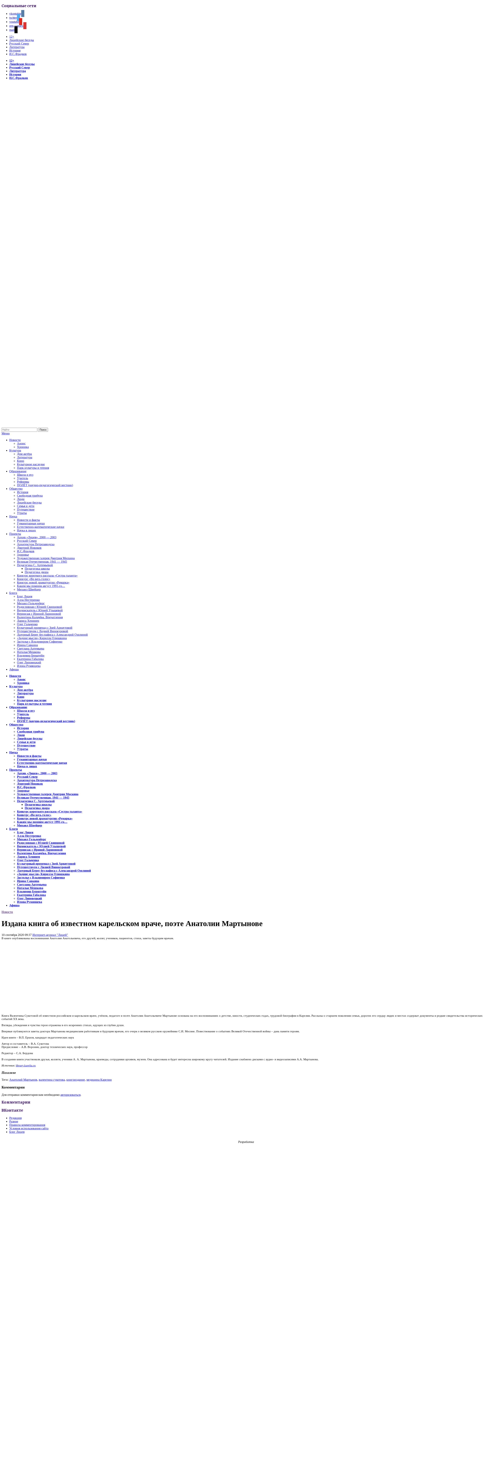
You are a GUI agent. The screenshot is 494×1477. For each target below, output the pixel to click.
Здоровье (23, 554)
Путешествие (26, 509)
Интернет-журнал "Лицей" (50, 935)
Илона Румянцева (29, 666)
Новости (15, 440)
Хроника (23, 447)
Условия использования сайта (28, 1128)
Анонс (21, 443)
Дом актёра (24, 454)
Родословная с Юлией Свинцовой (39, 606)
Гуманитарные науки (31, 523)
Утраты (22, 513)
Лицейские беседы (21, 40)
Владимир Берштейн (30, 655)
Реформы (23, 481)
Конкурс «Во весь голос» (33, 579)
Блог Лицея (24, 596)
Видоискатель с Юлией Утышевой (40, 610)
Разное (13, 1121)
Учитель (22, 478)
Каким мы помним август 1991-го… (41, 586)
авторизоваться (70, 1094)
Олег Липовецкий (29, 662)
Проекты (15, 533)
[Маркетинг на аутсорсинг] (247, 1470)
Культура (15, 450)
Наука (13, 516)
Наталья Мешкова (29, 652)
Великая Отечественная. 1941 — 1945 (42, 561)
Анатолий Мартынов (23, 1079)
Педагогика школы (37, 568)
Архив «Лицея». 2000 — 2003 (36, 537)
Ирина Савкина (27, 645)
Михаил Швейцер (29, 589)
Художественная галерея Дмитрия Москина (46, 558)
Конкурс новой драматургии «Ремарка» (43, 582)
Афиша (14, 669)
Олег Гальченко (27, 624)
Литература (17, 47)
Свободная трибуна (30, 495)
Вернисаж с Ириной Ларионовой (39, 613)
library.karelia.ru (26, 1065)
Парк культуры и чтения (33, 467)
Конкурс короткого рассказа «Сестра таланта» (47, 575)
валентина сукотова (52, 1079)
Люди (21, 499)
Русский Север (19, 43)
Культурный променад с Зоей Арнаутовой (44, 627)
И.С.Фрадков (18, 54)
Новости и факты (28, 520)
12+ (11, 36)
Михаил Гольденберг (31, 603)
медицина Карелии (99, 1079)
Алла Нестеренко (28, 599)
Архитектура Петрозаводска (35, 544)
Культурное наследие (31, 464)
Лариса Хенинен (28, 620)
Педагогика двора (36, 572)
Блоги (13, 593)
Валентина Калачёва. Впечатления (40, 617)
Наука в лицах (26, 530)
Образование (17, 471)
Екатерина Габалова (30, 659)
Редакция (15, 1118)
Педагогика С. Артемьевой (35, 565)
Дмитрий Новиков (29, 547)
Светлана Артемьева (30, 648)
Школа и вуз (25, 474)
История (14, 50)
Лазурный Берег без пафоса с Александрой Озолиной (52, 634)
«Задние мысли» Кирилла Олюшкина (42, 638)
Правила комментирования (27, 1125)
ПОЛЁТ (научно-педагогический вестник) (45, 485)
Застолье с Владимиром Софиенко (39, 641)
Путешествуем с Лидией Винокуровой (42, 631)
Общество (16, 488)
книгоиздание (75, 1079)
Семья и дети (25, 506)
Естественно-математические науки (40, 527)
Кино (20, 460)
